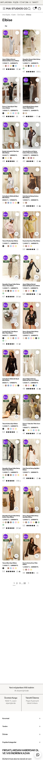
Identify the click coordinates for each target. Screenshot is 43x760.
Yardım (5, 726)
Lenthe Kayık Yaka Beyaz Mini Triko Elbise (10, 332)
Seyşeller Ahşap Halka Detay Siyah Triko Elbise (11, 469)
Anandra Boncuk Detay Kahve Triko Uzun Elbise (30, 152)
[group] (21, 2)
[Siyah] (13, 66)
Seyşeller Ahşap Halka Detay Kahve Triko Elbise (11, 516)
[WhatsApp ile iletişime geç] (37, 754)
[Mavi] (16, 66)
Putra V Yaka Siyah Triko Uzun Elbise (9, 107)
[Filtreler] (6, 26)
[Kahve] (6, 66)
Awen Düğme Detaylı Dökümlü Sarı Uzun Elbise (31, 379)
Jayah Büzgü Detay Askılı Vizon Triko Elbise (30, 107)
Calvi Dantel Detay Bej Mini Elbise (31, 469)
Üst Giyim (21, 15)
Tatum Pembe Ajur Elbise (10, 241)
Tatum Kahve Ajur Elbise (10, 423)
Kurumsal (5, 718)
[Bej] (23, 66)
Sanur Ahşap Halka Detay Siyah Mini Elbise (30, 332)
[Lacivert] (8, 203)
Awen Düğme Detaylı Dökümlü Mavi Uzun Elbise (10, 59)
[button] (29, 8)
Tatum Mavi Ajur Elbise (9, 563)
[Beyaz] (6, 113)
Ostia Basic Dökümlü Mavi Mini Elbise (10, 196)
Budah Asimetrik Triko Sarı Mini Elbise (10, 152)
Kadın (13, 15)
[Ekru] (3, 66)
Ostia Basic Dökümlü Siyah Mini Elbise (10, 379)
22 (25, 583)
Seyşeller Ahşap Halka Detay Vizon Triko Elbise (11, 284)
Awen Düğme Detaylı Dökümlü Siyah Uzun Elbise (31, 284)
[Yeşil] (23, 68)
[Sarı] (11, 66)
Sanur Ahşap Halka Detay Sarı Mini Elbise (30, 516)
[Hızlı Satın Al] (16, 52)
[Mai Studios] (17, 9)
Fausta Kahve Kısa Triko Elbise (30, 563)
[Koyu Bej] (26, 113)
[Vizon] (26, 66)
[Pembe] (8, 66)
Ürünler (5, 734)
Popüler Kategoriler (9, 742)
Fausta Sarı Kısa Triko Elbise (31, 241)
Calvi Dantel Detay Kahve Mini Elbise (30, 196)
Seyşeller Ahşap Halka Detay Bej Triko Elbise (31, 59)
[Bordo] (31, 158)
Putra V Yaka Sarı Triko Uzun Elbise (31, 424)
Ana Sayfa (6, 15)
